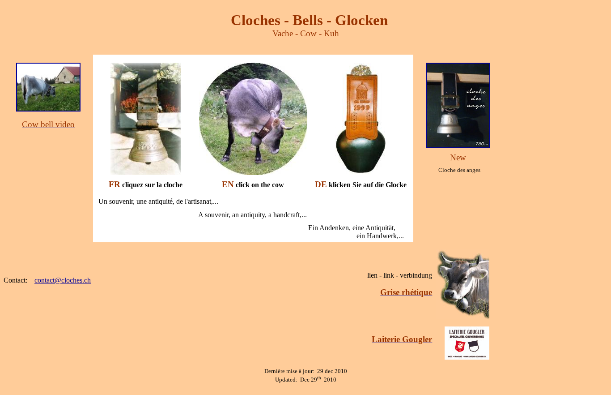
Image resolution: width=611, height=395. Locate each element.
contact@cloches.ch (62, 280)
